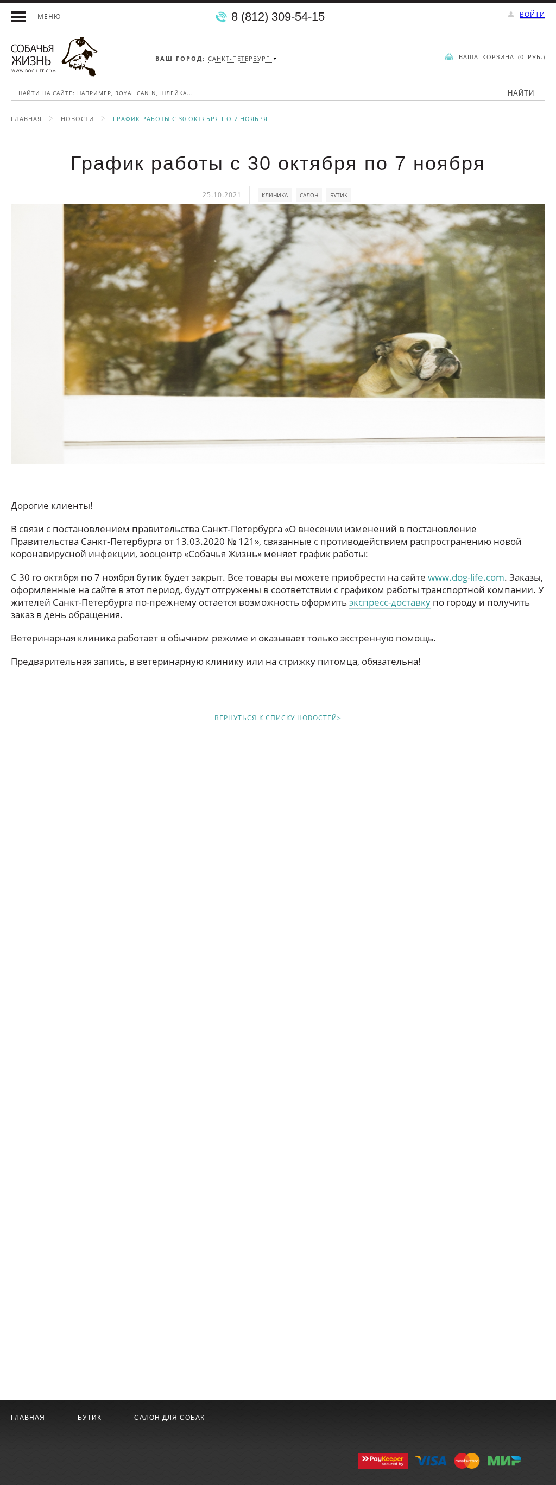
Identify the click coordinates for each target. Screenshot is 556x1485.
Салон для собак (169, 1417)
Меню (49, 16)
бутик (339, 195)
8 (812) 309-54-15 (278, 16)
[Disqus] (278, 869)
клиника (275, 195)
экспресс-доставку (390, 601)
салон (309, 195)
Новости (77, 119)
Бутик (90, 1417)
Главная (26, 119)
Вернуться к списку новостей (275, 718)
